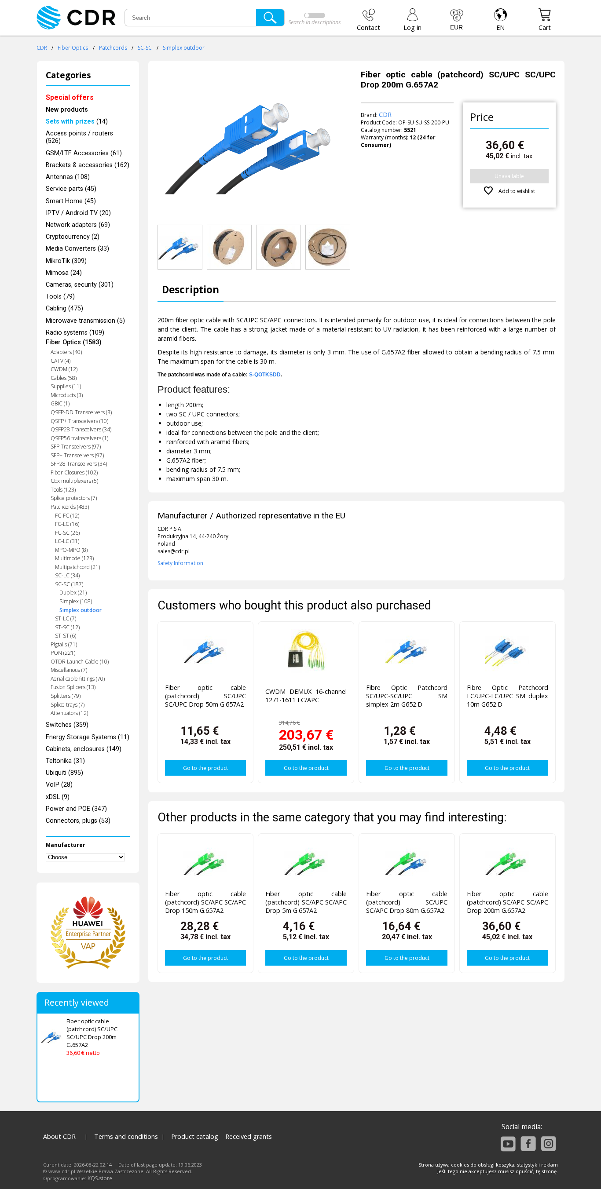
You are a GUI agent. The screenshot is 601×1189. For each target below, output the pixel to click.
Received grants (248, 1136)
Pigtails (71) (64, 644)
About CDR (59, 1136)
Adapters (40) (66, 352)
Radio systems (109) (75, 332)
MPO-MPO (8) (71, 550)
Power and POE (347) (76, 809)
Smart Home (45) (71, 201)
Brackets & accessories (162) (87, 165)
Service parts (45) (71, 189)
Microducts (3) (67, 395)
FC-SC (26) (67, 532)
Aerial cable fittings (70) (78, 678)
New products (67, 109)
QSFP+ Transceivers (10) (79, 421)
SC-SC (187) (69, 584)
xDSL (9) (58, 797)
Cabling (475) (64, 308)
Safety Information (180, 563)
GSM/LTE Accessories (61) (84, 153)
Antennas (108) (68, 177)
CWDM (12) (64, 369)
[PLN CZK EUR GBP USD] (457, 19)
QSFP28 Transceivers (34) (81, 429)
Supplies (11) (66, 386)
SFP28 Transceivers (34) (79, 463)
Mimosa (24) (64, 273)
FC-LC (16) (67, 524)
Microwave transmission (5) (85, 321)
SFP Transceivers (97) (76, 446)
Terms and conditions (126, 1136)
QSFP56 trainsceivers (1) (79, 438)
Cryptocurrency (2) (72, 237)
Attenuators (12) (69, 713)
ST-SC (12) (67, 627)
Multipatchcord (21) (77, 567)
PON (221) (63, 653)
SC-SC (145, 47)
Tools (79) (60, 296)
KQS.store (100, 1178)
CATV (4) (60, 361)
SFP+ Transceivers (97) (77, 455)
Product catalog (194, 1136)
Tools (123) (63, 489)
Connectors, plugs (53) (78, 820)
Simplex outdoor (184, 47)
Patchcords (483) (70, 507)
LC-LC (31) (67, 541)
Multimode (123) (74, 558)
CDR (42, 47)
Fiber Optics (73, 47)
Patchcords (113, 47)
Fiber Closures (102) (74, 472)
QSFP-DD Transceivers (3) (81, 412)
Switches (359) (67, 725)
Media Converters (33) (77, 248)
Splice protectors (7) (74, 498)
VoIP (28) (59, 784)
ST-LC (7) (65, 618)
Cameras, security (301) (80, 284)
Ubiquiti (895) (64, 773)
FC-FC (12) (67, 515)
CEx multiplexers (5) (74, 481)
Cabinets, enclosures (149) (83, 749)
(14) (77, 121)
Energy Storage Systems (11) (87, 737)
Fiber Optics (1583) (74, 342)
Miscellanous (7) (69, 670)
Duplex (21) (73, 592)
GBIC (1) (60, 403)
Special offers (70, 97)
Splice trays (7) (67, 704)
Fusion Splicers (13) (73, 687)
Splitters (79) (66, 696)
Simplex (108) (75, 601)
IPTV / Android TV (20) (78, 213)
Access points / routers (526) (79, 137)
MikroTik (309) (66, 261)
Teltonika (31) (65, 761)
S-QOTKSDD (265, 375)
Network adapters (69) (78, 225)
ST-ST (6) (65, 635)
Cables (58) (64, 378)
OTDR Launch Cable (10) (80, 661)
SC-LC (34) (67, 575)
